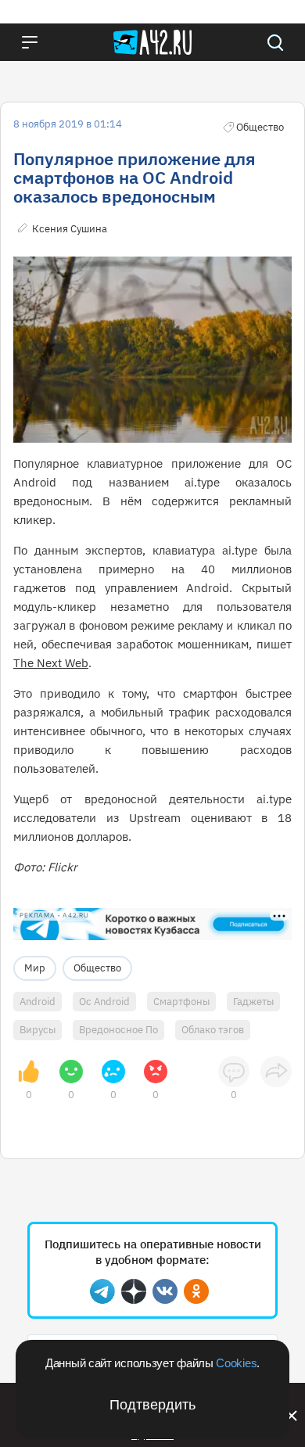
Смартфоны (181, 1001)
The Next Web (50, 662)
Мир (34, 968)
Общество (97, 968)
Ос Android (104, 1001)
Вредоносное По (118, 1029)
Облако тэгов (212, 1029)
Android (38, 1001)
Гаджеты (253, 1001)
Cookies (236, 1363)
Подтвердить (152, 1405)
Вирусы (38, 1029)
